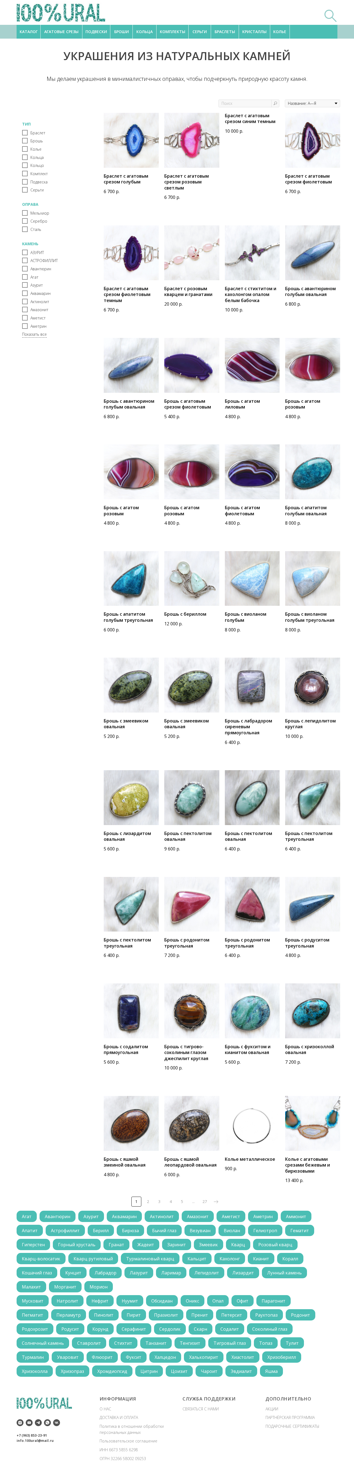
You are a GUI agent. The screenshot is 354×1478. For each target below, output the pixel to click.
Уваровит (68, 1357)
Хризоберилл (281, 1357)
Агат (27, 1216)
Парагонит (273, 1301)
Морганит (65, 1287)
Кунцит (73, 1273)
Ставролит (89, 1343)
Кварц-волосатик (41, 1259)
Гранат (116, 1245)
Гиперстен (33, 1245)
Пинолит (103, 1315)
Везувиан (200, 1231)
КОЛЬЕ (279, 31)
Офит (242, 1301)
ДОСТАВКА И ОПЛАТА (119, 1417)
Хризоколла (35, 1371)
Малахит (31, 1287)
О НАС (105, 1409)
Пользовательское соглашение (128, 1441)
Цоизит (179, 1371)
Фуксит (133, 1357)
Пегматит (32, 1315)
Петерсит (231, 1315)
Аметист (231, 1216)
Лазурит (139, 1273)
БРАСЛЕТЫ (225, 31)
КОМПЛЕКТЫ (172, 31)
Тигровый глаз (230, 1343)
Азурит (91, 1216)
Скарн (200, 1329)
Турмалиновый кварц (150, 1259)
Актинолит (162, 1216)
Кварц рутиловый (93, 1259)
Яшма (271, 1371)
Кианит (261, 1259)
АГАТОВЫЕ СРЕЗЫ (61, 31)
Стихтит (123, 1343)
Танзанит (155, 1343)
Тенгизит (190, 1343)
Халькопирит (203, 1357)
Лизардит (243, 1273)
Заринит (176, 1245)
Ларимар (171, 1273)
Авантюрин (57, 1216)
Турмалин (33, 1357)
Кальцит (197, 1259)
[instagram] (20, 1422)
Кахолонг (230, 1259)
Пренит (199, 1315)
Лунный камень (284, 1273)
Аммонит (296, 1216)
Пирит (134, 1315)
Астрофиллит (65, 1231)
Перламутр (68, 1315)
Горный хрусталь (76, 1245)
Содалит (229, 1329)
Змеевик (208, 1245)
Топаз (265, 1343)
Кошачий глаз (37, 1273)
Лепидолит (206, 1273)
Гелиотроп (265, 1231)
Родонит (300, 1315)
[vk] (56, 1422)
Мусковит (32, 1301)
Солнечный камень (43, 1343)
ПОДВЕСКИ (96, 31)
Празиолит (166, 1315)
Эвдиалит (241, 1371)
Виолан (232, 1231)
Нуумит (130, 1301)
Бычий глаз (164, 1231)
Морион (99, 1287)
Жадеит (145, 1245)
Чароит (209, 1371)
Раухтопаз (266, 1315)
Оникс (192, 1301)
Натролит (67, 1301)
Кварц (238, 1245)
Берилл (101, 1231)
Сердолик (170, 1329)
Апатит (30, 1231)
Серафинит (134, 1329)
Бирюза (130, 1231)
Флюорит (102, 1357)
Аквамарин (124, 1216)
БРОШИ (121, 31)
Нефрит (100, 1301)
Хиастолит (242, 1357)
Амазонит (198, 1216)
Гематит (299, 1231)
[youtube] (29, 1422)
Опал (217, 1301)
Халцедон (165, 1357)
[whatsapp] (47, 1422)
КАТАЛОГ (29, 31)
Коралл (290, 1259)
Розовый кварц (275, 1245)
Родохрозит (35, 1329)
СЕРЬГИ (199, 31)
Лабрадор (105, 1273)
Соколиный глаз (269, 1329)
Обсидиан (162, 1301)
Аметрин (263, 1216)
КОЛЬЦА (144, 31)
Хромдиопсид (112, 1371)
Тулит (292, 1343)
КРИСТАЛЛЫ (254, 31)
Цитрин (149, 1371)
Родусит (70, 1329)
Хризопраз (72, 1371)
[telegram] (38, 1422)
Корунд (100, 1329)
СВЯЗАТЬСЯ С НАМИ (201, 1409)
